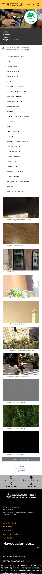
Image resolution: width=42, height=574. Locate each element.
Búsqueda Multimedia (11, 40)
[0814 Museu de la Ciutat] (21, 312)
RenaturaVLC (11, 161)
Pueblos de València (13, 156)
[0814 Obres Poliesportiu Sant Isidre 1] (21, 338)
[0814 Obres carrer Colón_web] (21, 259)
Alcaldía (9, 61)
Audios (5, 32)
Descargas (31, 486)
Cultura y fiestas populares (16, 91)
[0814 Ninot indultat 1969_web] (21, 286)
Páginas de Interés (31, 480)
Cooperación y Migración (15, 86)
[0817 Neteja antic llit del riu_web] (21, 207)
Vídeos (5, 37)
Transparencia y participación (17, 181)
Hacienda (9, 111)
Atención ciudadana (13, 534)
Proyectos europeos (14, 151)
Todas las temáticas (13, 176)
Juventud (9, 126)
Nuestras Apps (11, 480)
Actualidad (8, 538)
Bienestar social (12, 76)
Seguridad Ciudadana (14, 171)
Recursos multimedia (11, 50)
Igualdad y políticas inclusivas (17, 116)
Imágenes (6, 34)
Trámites (7, 530)
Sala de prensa (23, 48)
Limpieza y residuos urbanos (17, 141)
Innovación (10, 121)
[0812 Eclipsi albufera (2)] (21, 416)
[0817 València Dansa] (21, 233)
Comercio (10, 81)
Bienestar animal (12, 71)
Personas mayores (13, 146)
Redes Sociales (10, 486)
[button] (21, 459)
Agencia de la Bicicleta (15, 56)
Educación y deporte (14, 101)
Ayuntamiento (11, 66)
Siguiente (21, 471)
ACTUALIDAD (10, 48)
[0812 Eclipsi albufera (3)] (21, 390)
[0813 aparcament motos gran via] (21, 364)
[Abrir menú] (3, 4)
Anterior (21, 466)
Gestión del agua (12, 106)
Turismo (9, 186)
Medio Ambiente (12, 131)
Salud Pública (11, 166)
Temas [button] (6, 548)
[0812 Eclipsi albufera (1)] (21, 442)
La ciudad (7, 527)
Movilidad (10, 136)
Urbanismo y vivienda (14, 191)
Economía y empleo (14, 96)
